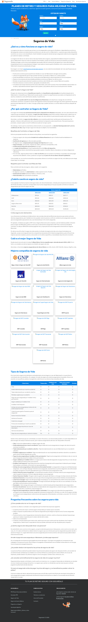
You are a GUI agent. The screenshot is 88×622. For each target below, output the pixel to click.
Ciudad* (61, 26)
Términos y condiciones (39, 595)
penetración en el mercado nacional (33, 69)
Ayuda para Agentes (81, 1)
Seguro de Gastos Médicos (17, 601)
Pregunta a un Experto (16, 604)
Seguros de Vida (15, 598)
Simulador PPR (14, 595)
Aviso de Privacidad (38, 598)
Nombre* (41, 15)
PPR (44, 1)
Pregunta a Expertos (66, 1)
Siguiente (46, 33)
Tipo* (61, 21)
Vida (49, 1)
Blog (73, 1)
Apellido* (61, 15)
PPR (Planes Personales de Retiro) (19, 592)
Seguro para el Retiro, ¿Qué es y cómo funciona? (20, 611)
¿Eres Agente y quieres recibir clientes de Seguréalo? (66, 592)
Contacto (36, 601)
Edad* (41, 21)
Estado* (41, 26)
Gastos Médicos (56, 1)
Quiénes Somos (37, 592)
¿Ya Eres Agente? (65, 597)
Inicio (11, 38)
